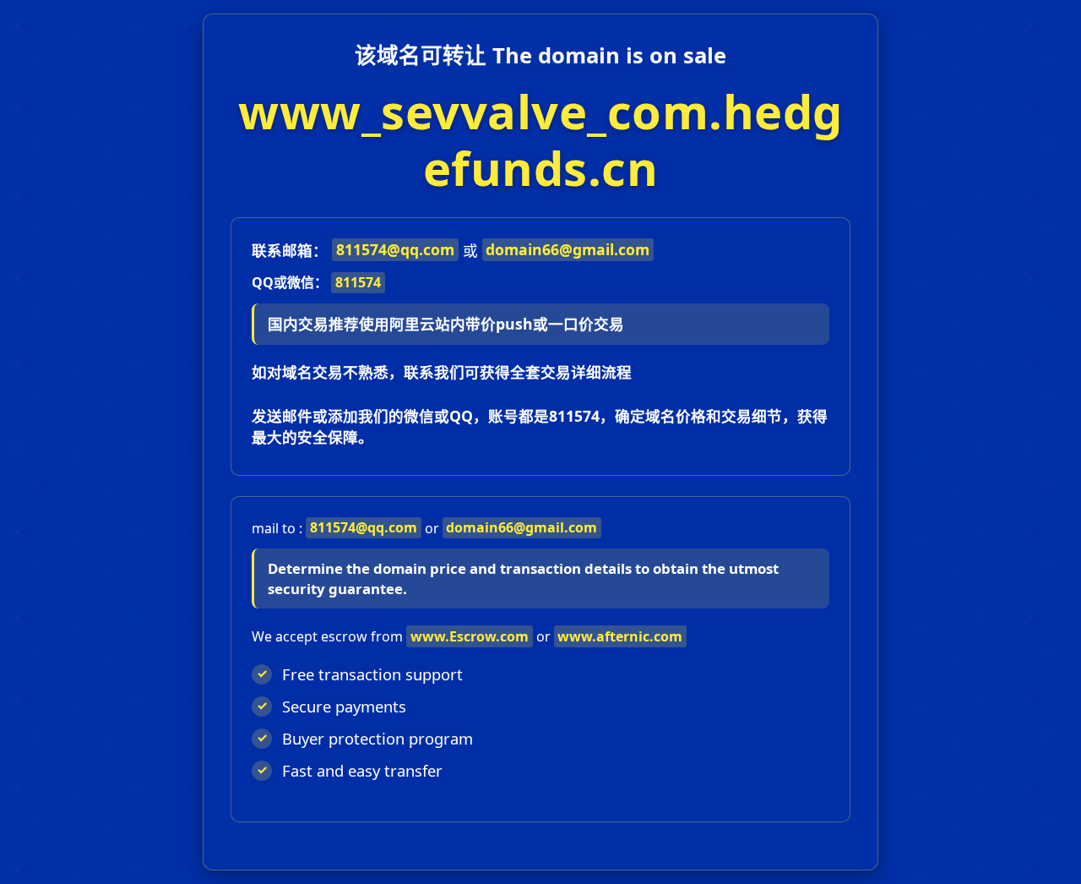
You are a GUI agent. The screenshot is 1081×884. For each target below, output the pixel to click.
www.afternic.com (619, 636)
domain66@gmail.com (567, 249)
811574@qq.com (395, 249)
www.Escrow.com (469, 636)
